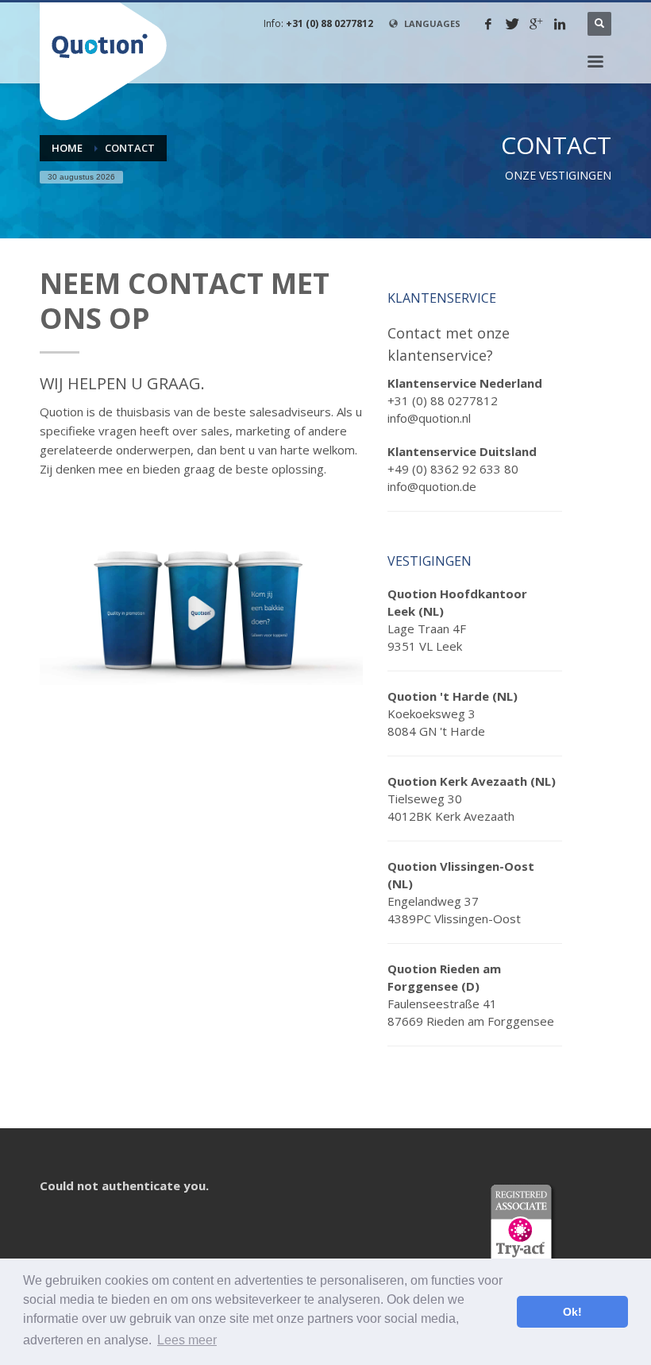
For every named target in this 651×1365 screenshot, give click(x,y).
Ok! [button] (572, 1311)
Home (67, 148)
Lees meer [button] (187, 1340)
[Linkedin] (560, 24)
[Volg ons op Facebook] (488, 24)
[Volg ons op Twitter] (512, 24)
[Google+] (536, 24)
